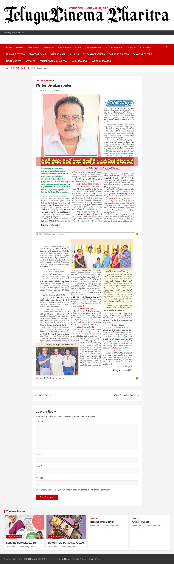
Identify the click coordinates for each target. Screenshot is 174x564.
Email (39, 466)
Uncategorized (14, 536)
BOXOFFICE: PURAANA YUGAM (66, 542)
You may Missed (16, 511)
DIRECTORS (48, 47)
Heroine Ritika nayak (102, 521)
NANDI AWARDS (79, 61)
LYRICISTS (145, 47)
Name (39, 454)
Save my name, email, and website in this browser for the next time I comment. (74, 490)
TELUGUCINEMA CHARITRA (53, 61)
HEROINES (33, 47)
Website (39, 478)
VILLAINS (74, 54)
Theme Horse (64, 559)
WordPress (96, 559)
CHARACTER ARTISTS (96, 47)
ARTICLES (30, 61)
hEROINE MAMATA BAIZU (21, 542)
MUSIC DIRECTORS (15, 54)
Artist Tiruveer (140, 521)
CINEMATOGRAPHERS (94, 54)
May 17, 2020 (41, 90)
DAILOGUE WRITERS (119, 54)
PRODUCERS (64, 47)
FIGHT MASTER (13, 61)
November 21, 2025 (98, 525)
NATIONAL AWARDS (101, 61)
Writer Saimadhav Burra (124, 395)
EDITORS (132, 47)
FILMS (78, 47)
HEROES (20, 47)
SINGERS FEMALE (37, 54)
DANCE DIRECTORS (142, 54)
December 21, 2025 (14, 546)
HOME (9, 47)
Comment (41, 421)
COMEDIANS (117, 47)
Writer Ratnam (45, 395)
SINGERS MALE (58, 54)
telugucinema (55, 90)
